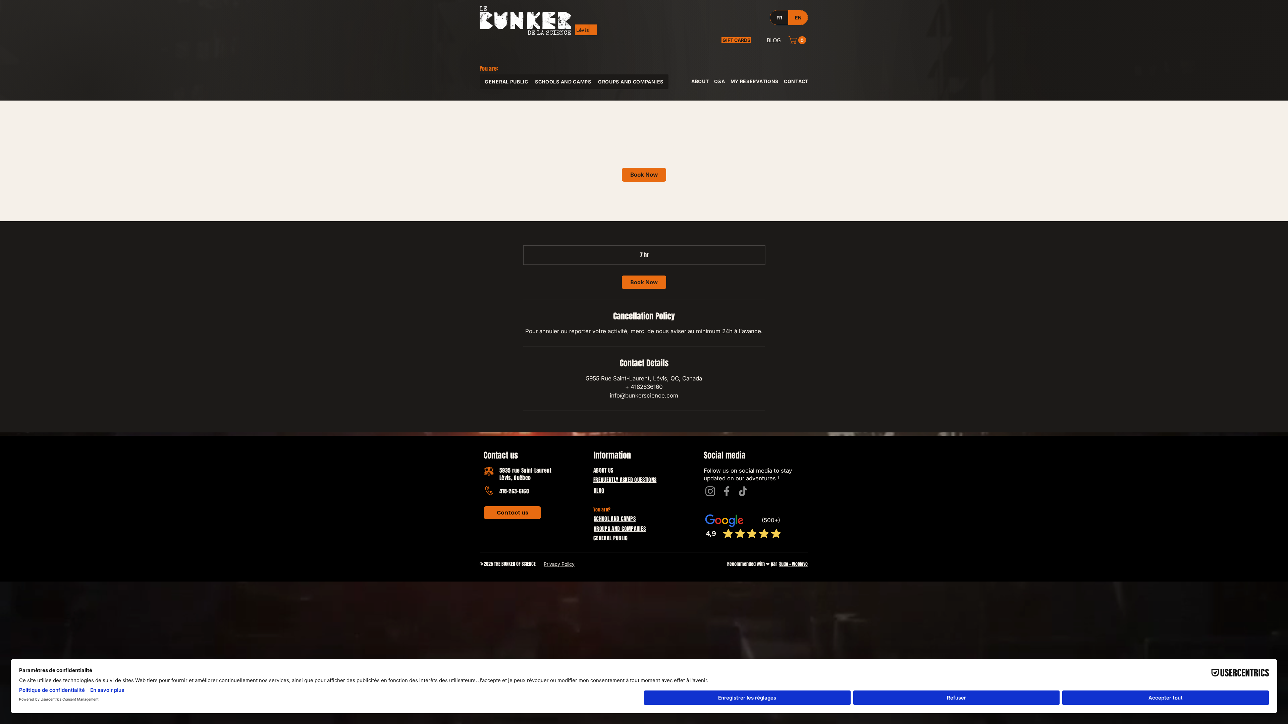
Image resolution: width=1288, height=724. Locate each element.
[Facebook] (726, 491)
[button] (583, 29)
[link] (644, 175)
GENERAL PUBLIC (610, 538)
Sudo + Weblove (793, 563)
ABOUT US (603, 470)
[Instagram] (710, 491)
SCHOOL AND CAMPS (615, 519)
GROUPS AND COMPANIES (620, 529)
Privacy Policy (559, 564)
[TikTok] (743, 491)
